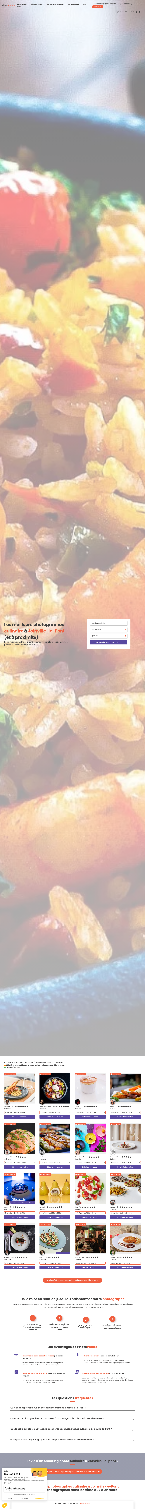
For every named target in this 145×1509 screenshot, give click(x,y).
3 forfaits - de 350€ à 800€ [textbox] (51, 1213)
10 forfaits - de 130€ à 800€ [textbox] (121, 1213)
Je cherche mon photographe (108, 642)
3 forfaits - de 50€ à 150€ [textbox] (14, 1263)
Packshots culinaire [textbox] (98, 623)
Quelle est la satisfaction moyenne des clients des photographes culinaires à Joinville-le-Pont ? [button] (61, 1428)
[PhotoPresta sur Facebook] (131, 12)
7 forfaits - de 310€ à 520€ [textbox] (51, 1263)
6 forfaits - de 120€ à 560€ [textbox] (51, 1113)
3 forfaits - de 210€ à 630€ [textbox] (86, 1163)
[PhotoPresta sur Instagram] (133, 12)
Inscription (97, 7)
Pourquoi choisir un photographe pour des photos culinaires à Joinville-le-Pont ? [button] (53, 1439)
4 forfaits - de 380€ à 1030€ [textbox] (121, 1113)
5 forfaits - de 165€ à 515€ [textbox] (120, 1263)
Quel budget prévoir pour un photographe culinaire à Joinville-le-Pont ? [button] (48, 1407)
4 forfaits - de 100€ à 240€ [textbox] (86, 1263)
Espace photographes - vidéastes (105, 4)
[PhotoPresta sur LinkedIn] (139, 12)
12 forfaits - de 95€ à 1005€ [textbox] (86, 1113)
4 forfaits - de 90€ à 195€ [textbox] (50, 1163)
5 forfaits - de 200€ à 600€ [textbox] (15, 1163)
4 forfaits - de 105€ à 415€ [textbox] (121, 1163)
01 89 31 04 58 (122, 12)
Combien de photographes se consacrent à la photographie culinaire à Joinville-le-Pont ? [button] (58, 1418)
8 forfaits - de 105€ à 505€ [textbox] (15, 1113)
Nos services (21, 4)
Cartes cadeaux (73, 4)
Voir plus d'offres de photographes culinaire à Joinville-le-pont (72, 1280)
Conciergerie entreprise (55, 4)
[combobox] (108, 623)
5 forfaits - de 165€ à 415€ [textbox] (15, 1213)
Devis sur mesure (37, 4)
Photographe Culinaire (24, 1062)
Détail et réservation (20, 1117)
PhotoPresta (8, 1062)
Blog (84, 4)
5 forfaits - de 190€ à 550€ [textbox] (86, 1213)
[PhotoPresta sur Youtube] (136, 12)
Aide (18, 6)
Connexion (126, 4)
